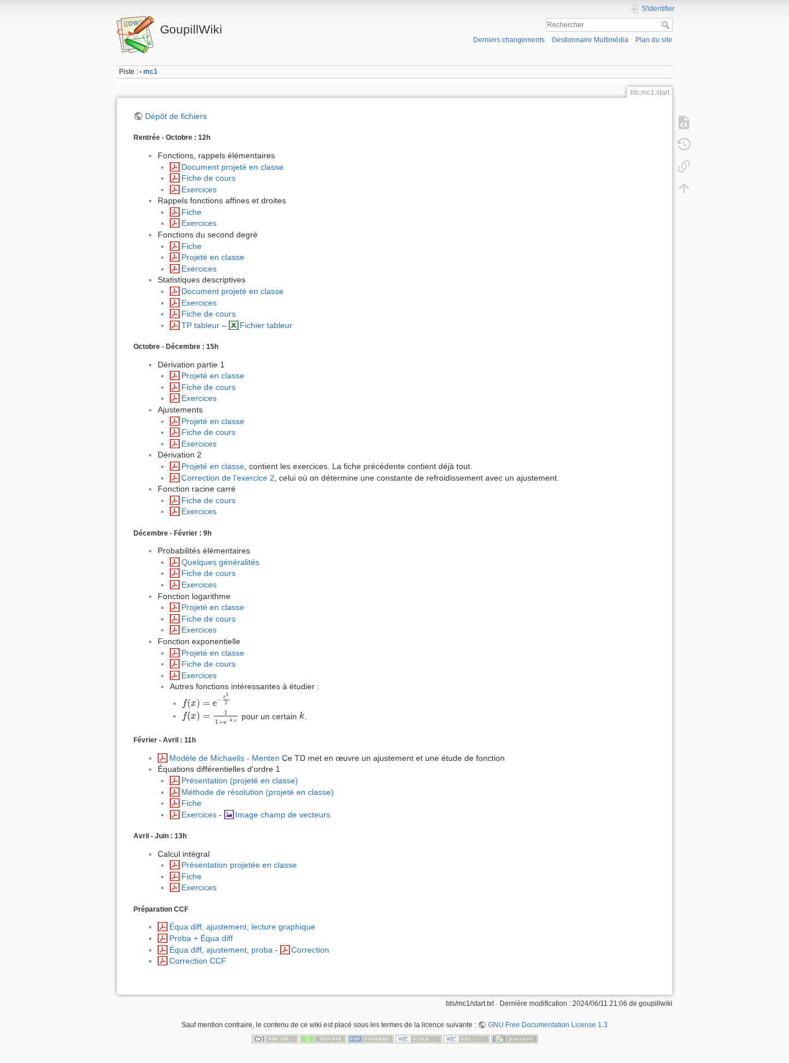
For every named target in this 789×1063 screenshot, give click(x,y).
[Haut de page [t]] (684, 188)
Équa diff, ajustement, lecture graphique (242, 926)
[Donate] (323, 1038)
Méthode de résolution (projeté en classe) (257, 792)
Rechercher (666, 25)
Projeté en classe (212, 257)
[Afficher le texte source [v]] (684, 122)
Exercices (199, 189)
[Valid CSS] (467, 1038)
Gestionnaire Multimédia (590, 40)
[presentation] (206, 701)
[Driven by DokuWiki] (515, 1038)
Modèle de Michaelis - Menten (224, 758)
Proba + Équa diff (201, 938)
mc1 (150, 72)
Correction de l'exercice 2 (227, 477)
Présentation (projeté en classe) (239, 780)
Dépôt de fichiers (176, 116)
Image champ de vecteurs (282, 814)
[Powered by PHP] (371, 1038)
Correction (310, 949)
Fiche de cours (208, 178)
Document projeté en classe (232, 167)
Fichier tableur (266, 325)
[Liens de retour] (684, 166)
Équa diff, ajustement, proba (221, 949)
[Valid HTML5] (419, 1038)
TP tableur (200, 325)
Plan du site (653, 40)
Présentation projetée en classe (239, 864)
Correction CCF (197, 960)
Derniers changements (509, 40)
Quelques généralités (220, 562)
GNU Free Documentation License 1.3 (547, 1025)
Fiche (191, 212)
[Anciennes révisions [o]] (684, 144)
